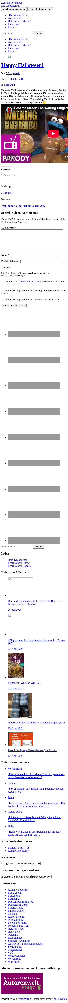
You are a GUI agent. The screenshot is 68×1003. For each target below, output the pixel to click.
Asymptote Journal (18, 889)
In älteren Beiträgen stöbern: (16, 876)
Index (11, 27)
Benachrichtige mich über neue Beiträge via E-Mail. (32, 299)
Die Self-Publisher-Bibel (21, 901)
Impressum (13, 24)
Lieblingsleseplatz (17, 922)
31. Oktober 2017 (15, 79)
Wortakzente (14, 958)
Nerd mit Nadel (16, 928)
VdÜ (10, 952)
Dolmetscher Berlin (18, 904)
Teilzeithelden (15, 949)
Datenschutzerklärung (19, 21)
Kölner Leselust (16, 916)
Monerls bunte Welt (18, 925)
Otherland (13, 934)
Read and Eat (15, 937)
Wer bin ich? (14, 18)
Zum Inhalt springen (11, 2)
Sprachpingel (15, 946)
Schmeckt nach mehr (19, 940)
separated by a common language (25, 943)
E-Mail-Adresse (10, 261)
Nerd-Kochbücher (17, 559)
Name (5, 255)
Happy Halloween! (22, 65)
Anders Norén (59, 998)
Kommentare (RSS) (18, 850)
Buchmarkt (13, 898)
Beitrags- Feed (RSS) (19, 847)
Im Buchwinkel (16, 910)
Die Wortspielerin (10, 5)
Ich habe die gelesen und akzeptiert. (33, 283)
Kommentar (8, 227)
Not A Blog (14, 931)
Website (5, 267)
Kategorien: (7, 863)
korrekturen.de (15, 919)
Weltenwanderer (16, 955)
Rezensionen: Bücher (19, 562)
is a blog (12, 913)
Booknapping (15, 892)
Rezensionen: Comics (19, 565)
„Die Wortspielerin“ (18, 15)
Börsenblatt (14, 895)
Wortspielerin (13, 73)
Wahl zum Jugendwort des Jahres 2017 (23, 205)
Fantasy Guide (15, 907)
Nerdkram (9, 84)
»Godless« (7, 192)
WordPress (23, 998)
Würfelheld (14, 961)
